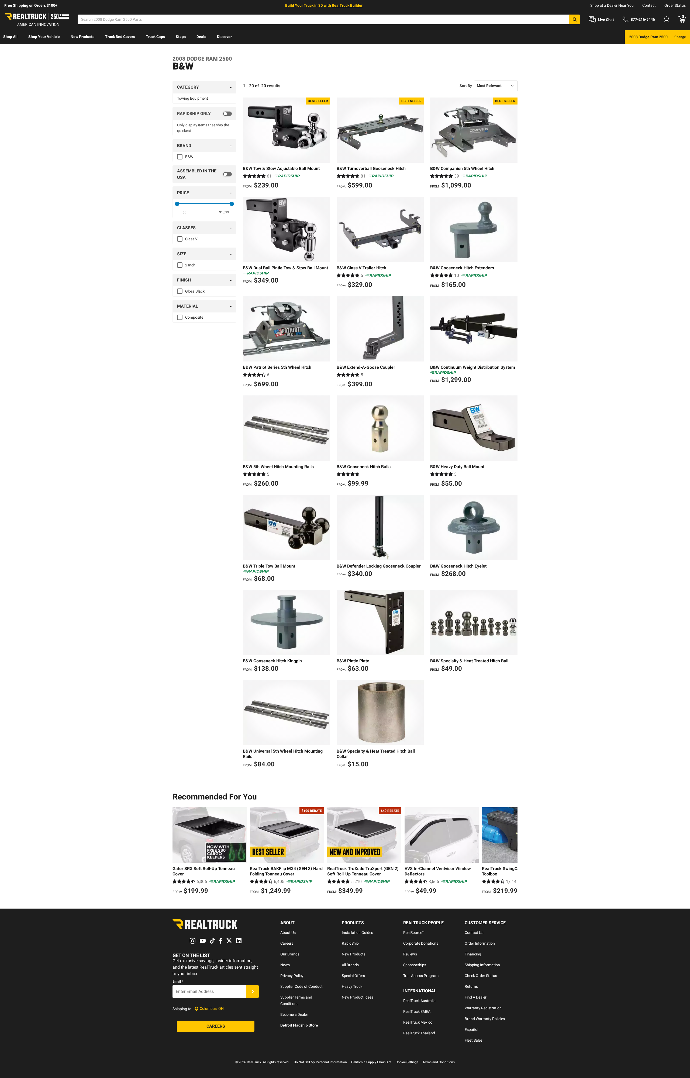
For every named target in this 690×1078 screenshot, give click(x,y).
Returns (471, 986)
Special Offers (353, 975)
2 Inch (190, 265)
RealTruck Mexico (417, 1022)
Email (177, 981)
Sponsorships (414, 965)
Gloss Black (195, 291)
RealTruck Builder (347, 5)
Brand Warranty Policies (485, 1019)
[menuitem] (10, 37)
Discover (224, 36)
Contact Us (474, 932)
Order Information (480, 943)
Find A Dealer (476, 997)
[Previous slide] (177, 851)
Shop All (10, 36)
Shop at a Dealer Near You (612, 5)
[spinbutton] (185, 212)
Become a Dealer (294, 1014)
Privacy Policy (291, 975)
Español (471, 1029)
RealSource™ (414, 932)
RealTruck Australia (419, 1001)
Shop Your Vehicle (44, 36)
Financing (473, 954)
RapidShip (350, 943)
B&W (189, 157)
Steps (181, 36)
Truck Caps (155, 36)
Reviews (410, 954)
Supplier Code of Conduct (301, 986)
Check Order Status (481, 975)
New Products (82, 36)
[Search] (574, 19)
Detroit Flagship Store (299, 1025)
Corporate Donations (420, 943)
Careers (286, 943)
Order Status (675, 5)
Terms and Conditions (439, 1062)
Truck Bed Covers (120, 36)
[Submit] (252, 991)
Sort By (466, 86)
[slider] (177, 204)
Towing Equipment (192, 98)
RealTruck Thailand (419, 1033)
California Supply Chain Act (371, 1062)
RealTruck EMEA (416, 1011)
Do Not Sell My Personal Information (320, 1062)
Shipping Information (482, 965)
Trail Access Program (421, 975)
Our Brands (289, 954)
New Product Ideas (358, 997)
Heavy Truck (352, 986)
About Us (288, 932)
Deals (201, 36)
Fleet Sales (473, 1040)
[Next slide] (512, 851)
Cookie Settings (407, 1062)
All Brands (350, 965)
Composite (194, 317)
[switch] (204, 113)
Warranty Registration (483, 1008)
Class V (191, 239)
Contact (649, 5)
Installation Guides (357, 932)
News (285, 965)
